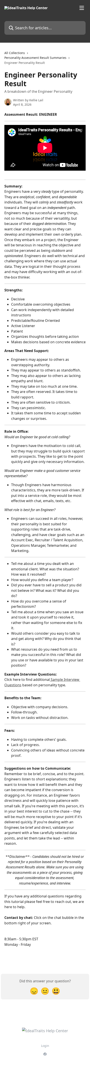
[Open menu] (82, 8)
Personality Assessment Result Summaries (35, 58)
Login (45, 1046)
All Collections (14, 53)
